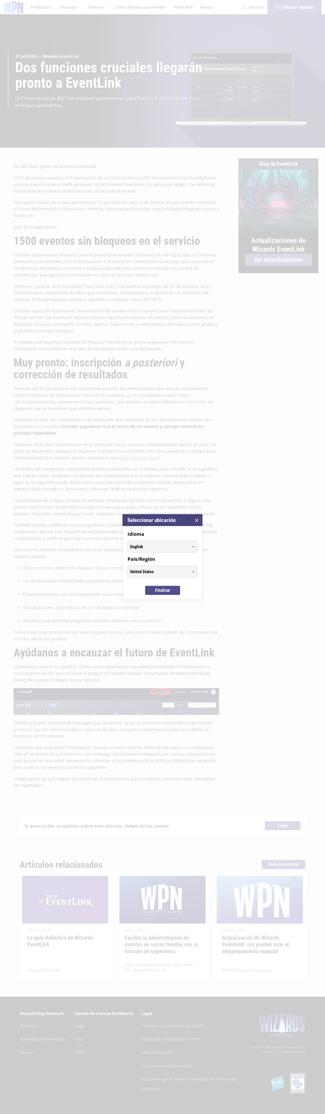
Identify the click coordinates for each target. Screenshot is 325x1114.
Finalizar (162, 590)
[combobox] (158, 546)
